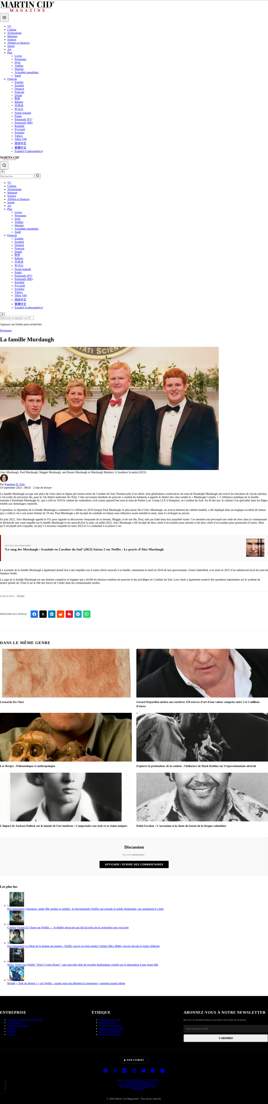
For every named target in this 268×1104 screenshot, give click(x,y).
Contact (11, 1034)
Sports (11, 46)
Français (12, 78)
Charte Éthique (106, 1022)
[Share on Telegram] (78, 614)
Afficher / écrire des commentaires (134, 864)
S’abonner (226, 1038)
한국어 (19, 109)
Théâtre (19, 65)
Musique (12, 36)
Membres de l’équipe (18, 1025)
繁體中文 (20, 147)
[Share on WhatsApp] (86, 614)
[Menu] (4, 17)
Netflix (21, 596)
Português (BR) (24, 122)
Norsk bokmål (23, 112)
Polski (18, 116)
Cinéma (11, 29)
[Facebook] (105, 1071)
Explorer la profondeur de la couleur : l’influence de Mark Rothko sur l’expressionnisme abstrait (196, 766)
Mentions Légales (138, 1082)
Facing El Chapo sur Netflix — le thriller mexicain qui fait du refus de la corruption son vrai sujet (73, 927)
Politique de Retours (109, 1031)
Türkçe (19, 135)
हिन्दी (17, 98)
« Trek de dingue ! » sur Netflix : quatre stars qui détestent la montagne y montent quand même (70, 983)
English (19, 82)
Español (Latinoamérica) (29, 151)
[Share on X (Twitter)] (43, 614)
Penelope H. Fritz (15, 484)
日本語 (19, 105)
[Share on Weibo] (69, 614)
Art (9, 49)
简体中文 (20, 143)
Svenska (19, 132)
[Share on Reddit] (60, 614)
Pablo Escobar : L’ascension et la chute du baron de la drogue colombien (181, 825)
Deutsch (19, 88)
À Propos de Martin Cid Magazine (25, 1019)
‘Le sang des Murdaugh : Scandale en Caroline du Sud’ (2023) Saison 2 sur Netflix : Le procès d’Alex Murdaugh (84, 549)
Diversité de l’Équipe (110, 1034)
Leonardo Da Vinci (12, 702)
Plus (9, 52)
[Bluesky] (143, 1071)
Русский (20, 129)
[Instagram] (134, 1071)
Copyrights (137, 1089)
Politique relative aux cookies (138, 1084)
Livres (18, 55)
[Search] (4, 165)
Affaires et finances (18, 42)
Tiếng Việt (21, 139)
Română (19, 126)
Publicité (11, 1028)
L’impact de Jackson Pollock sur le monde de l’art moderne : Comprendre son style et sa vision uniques (63, 825)
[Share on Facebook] (34, 614)
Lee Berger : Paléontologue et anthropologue (27, 766)
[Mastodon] (153, 1071)
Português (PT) (23, 119)
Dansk (18, 95)
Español (19, 85)
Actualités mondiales (26, 72)
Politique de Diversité (110, 1025)
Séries (10, 964)
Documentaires (16, 908)
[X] (115, 1071)
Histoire (19, 69)
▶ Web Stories (134, 1060)
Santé (18, 75)
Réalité (11, 983)
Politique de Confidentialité (137, 1087)
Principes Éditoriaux (109, 1019)
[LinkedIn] (124, 1071)
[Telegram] (162, 1071)
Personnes (20, 59)
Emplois (11, 1031)
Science (11, 39)
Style (17, 62)
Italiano (19, 101)
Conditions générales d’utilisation (137, 1080)
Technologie (14, 32)
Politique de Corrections (111, 1028)
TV (9, 26)
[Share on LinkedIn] (51, 614)
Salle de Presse (15, 1022)
